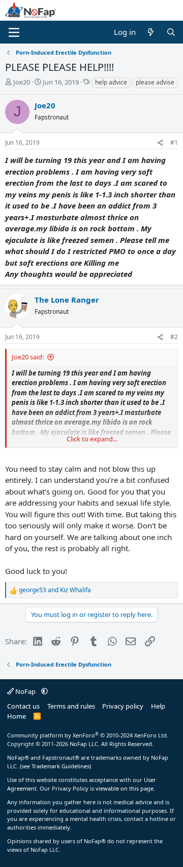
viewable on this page (125, 788)
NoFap (25, 691)
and (55, 590)
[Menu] (14, 32)
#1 (174, 142)
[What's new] (151, 32)
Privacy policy (122, 706)
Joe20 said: (28, 356)
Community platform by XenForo (87, 735)
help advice (111, 82)
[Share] (160, 143)
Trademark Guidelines (60, 766)
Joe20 (21, 82)
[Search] (171, 32)
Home (16, 716)
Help (158, 706)
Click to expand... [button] (92, 438)
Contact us (23, 706)
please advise (155, 82)
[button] (44, 691)
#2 (174, 337)
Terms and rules (71, 706)
